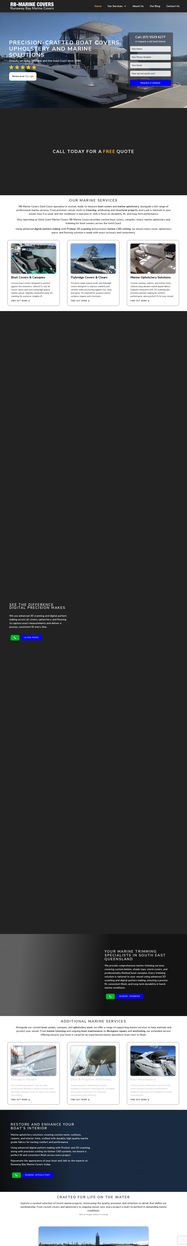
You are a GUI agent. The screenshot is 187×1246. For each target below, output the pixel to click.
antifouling (139, 1031)
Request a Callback (150, 82)
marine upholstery (128, 206)
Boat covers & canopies (28, 277)
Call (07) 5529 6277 (150, 37)
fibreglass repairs (117, 1031)
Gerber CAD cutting (119, 229)
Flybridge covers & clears (89, 277)
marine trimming (56, 1031)
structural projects (126, 210)
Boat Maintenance (143, 1079)
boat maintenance (92, 1031)
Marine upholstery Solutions (150, 277)
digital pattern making (47, 229)
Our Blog (155, 6)
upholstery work (82, 1027)
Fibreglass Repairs (24, 1079)
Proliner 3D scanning (79, 229)
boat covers (105, 206)
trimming (91, 210)
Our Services (115, 6)
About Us (138, 6)
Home (97, 6)
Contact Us (172, 6)
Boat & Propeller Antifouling (91, 1079)
